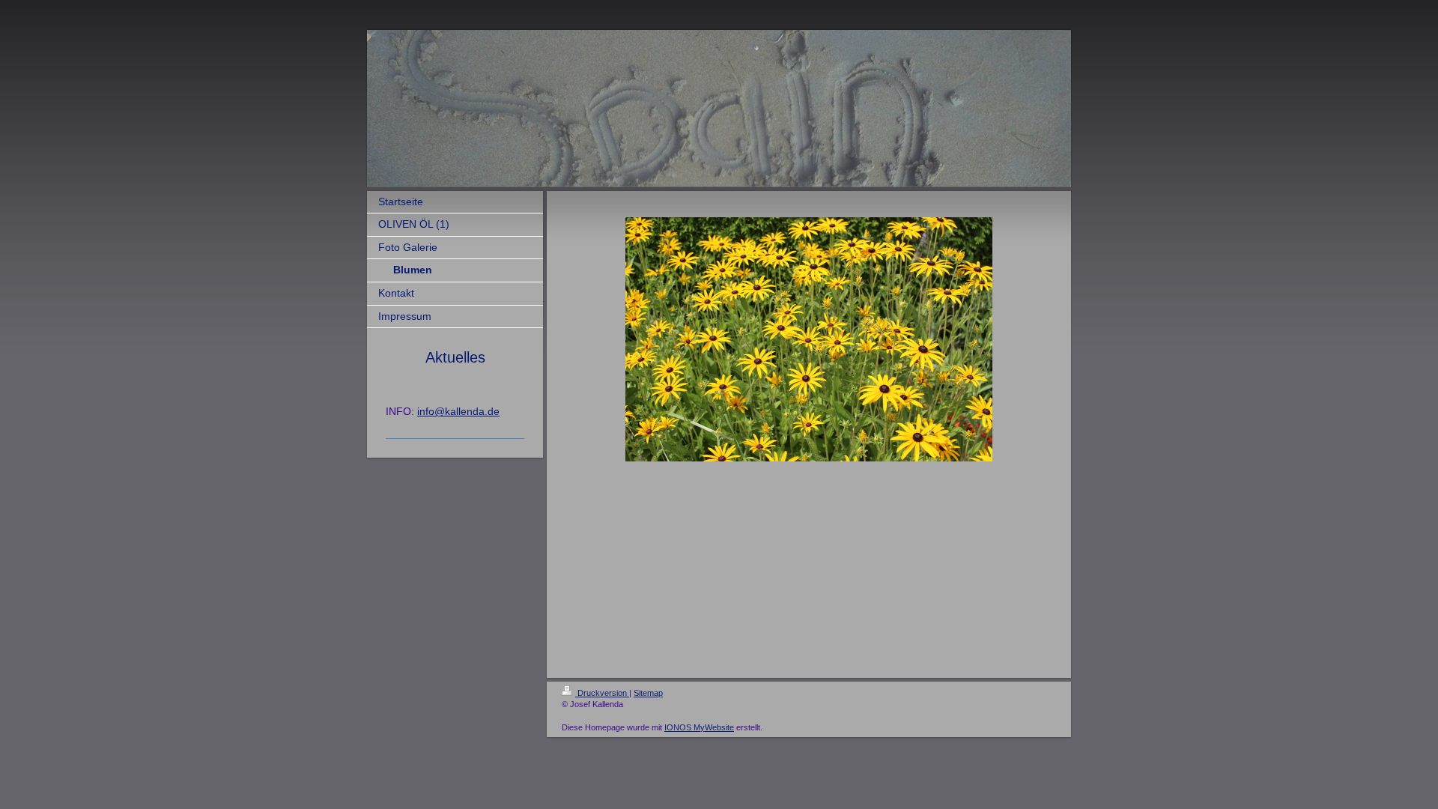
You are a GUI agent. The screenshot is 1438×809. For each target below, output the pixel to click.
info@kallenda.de (458, 411)
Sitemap (648, 692)
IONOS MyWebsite (699, 727)
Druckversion (602, 692)
